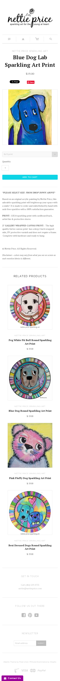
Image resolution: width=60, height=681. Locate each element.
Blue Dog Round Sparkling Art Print (30, 410)
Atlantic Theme (9, 662)
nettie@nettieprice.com (30, 588)
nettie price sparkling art (29, 335)
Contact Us (13, 678)
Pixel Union (24, 662)
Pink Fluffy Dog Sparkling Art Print (30, 478)
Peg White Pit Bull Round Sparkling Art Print (30, 341)
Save (32, 82)
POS (31, 662)
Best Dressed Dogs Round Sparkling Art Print (30, 547)
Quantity (6, 161)
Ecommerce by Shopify (46, 662)
